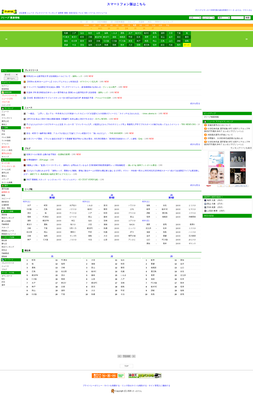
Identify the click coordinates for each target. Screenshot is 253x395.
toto (86, 13)
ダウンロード (7, 276)
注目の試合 (73, 13)
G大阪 (106, 41)
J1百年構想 (102, 22)
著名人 (4, 124)
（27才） (220, 204)
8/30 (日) (145, 221)
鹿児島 (147, 45)
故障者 (61, 13)
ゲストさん (247, 10)
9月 (141, 25)
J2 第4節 (112, 196)
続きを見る (195, 103)
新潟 (155, 37)
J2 (87, 22)
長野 (147, 37)
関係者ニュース (8, 231)
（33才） (220, 200)
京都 (98, 41)
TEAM (127, 356)
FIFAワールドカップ (164, 22)
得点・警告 (6, 208)
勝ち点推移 (6, 221)
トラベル (91, 13)
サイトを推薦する (112, 385)
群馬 (155, 33)
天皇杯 (141, 22)
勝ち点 (4, 244)
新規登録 (5, 89)
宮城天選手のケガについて (219, 125)
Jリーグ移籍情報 (211, 117)
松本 (139, 37)
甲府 (131, 37)
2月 (100, 25)
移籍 (66, 13)
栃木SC (138, 33)
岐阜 (82, 41)
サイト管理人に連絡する (159, 385)
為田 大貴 (211, 200)
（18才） (222, 211)
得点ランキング (8, 218)
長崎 (114, 45)
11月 (153, 25)
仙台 (82, 33)
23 (118, 28)
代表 (171, 45)
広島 (163, 41)
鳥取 (147, 41)
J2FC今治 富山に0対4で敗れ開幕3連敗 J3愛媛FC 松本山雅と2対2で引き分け (59, 119)
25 (135, 28)
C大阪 (114, 41)
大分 (131, 45)
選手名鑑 (5, 189)
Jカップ (131, 22)
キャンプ (5, 157)
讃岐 (179, 41)
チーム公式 (6, 170)
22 (109, 28)
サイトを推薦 (7, 182)
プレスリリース (41, 13)
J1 (81, 22)
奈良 (131, 41)
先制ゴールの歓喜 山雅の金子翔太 (41, 154)
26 (144, 28)
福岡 (90, 45)
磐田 (187, 37)
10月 (147, 25)
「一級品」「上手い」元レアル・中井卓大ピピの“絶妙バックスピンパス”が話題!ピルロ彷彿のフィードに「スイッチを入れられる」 (83, 113)
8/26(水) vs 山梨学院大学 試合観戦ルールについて (48, 76)
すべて (187, 45)
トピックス (6, 105)
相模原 (122, 37)
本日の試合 (209, 216)
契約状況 (5, 202)
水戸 (131, 33)
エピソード (6, 199)
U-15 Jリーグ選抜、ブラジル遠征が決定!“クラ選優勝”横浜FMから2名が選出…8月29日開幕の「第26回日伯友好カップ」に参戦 (81, 139)
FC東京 (66, 37)
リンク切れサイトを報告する (134, 385)
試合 (3, 115)
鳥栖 (106, 45)
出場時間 (5, 205)
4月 (111, 25)
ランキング (52, 13)
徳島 (187, 41)
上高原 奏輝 (212, 211)
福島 (106, 33)
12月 (160, 25)
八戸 (74, 33)
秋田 (90, 33)
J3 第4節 (171, 196)
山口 (171, 41)
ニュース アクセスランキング (220, 121)
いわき (114, 33)
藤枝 (66, 41)
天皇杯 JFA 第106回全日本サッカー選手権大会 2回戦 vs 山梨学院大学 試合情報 (61, 92)
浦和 (163, 33)
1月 (94, 25)
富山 (163, 37)
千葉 (179, 33)
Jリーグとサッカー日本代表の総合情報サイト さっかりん (218, 10)
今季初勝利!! (31, 160)
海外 (179, 45)
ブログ (4, 269)
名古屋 (74, 41)
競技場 (4, 215)
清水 (179, 37)
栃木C (146, 33)
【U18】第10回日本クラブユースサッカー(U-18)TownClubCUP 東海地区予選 (59, 98)
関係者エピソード (9, 234)
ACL (150, 22)
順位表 (4, 240)
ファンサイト (7, 118)
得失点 (4, 250)
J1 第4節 (52, 196)
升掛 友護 (211, 207)
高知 (82, 45)
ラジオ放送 (6, 141)
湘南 (114, 37)
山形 (98, 33)
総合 (163, 45)
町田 (82, 37)
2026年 (86, 25)
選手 (3, 285)
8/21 (100, 28)
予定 (167, 25)
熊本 (122, 45)
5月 (117, 25)
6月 (123, 25)
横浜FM (98, 37)
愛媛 (66, 45)
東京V (74, 37)
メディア (5, 179)
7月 (129, 25)
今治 (74, 45)
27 (153, 28)
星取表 (4, 256)
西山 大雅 (211, 204)
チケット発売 (7, 150)
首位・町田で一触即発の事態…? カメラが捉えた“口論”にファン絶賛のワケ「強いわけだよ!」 (67, 133)
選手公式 (5, 121)
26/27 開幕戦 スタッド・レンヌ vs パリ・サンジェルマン (51, 179)
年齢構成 (5, 224)
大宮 (171, 33)
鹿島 (122, 33)
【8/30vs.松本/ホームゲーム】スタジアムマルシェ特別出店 (52, 82)
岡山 (155, 41)
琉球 (155, 45)
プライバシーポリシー (92, 385)
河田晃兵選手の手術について (220, 135)
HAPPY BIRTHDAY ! (213, 197)
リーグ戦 (28, 189)
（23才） (220, 207)
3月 (105, 25)
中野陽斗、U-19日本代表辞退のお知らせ (225, 138)
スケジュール (101, 13)
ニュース (30, 13)
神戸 (139, 41)
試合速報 (22, 13)
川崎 (90, 37)
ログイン (5, 86)
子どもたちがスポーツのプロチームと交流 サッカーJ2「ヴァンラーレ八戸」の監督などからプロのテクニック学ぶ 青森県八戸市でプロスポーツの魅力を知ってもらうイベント (102, 124)
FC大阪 (122, 41)
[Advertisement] (126, 58)
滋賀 (90, 41)
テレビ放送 (6, 137)
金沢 (171, 37)
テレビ (81, 13)
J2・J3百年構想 (117, 22)
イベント (5, 144)
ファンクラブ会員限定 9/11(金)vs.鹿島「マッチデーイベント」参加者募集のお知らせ (63, 87)
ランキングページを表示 (241, 148)
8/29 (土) (26, 202)
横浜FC (106, 37)
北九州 (98, 45)
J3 (92, 22)
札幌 (66, 33)
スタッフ (5, 227)
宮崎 (139, 45)
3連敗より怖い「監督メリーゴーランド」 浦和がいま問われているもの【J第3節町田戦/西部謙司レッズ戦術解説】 (76, 165)
